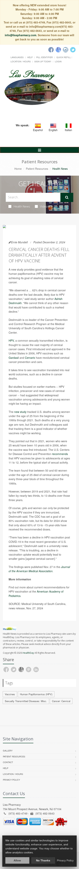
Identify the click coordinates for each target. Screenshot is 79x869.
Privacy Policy (11, 779)
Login (58, 61)
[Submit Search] (66, 197)
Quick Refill (63, 57)
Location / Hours (21, 61)
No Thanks (43, 860)
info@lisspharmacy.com (20, 35)
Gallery (7, 750)
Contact (8, 762)
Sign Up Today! (42, 61)
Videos (44, 206)
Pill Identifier (44, 57)
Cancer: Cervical (61, 701)
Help (30, 57)
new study (20, 412)
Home (18, 169)
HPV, (12, 340)
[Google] (58, 49)
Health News (22, 206)
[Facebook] (51, 49)
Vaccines (10, 694)
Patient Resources (37, 169)
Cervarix (30, 358)
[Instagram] (65, 49)
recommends (60, 454)
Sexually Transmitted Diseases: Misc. (26, 701)
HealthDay (28, 652)
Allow (17, 860)
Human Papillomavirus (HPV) (36, 694)
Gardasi (13, 358)
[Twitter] (73, 49)
